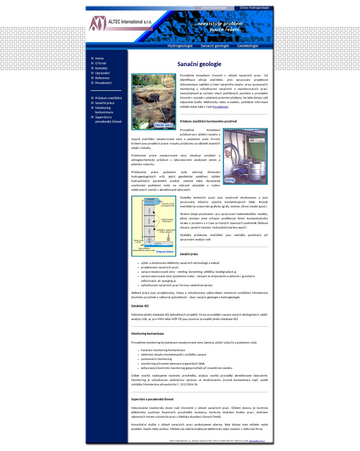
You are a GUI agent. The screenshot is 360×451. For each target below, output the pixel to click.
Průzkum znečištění (108, 98)
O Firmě (100, 63)
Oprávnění (102, 73)
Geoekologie (247, 46)
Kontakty (101, 68)
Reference (102, 78)
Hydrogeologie (180, 46)
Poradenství (220, 106)
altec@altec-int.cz (257, 441)
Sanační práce (104, 103)
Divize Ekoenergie (214, 8)
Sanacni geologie (215, 46)
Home (99, 58)
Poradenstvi (103, 83)
